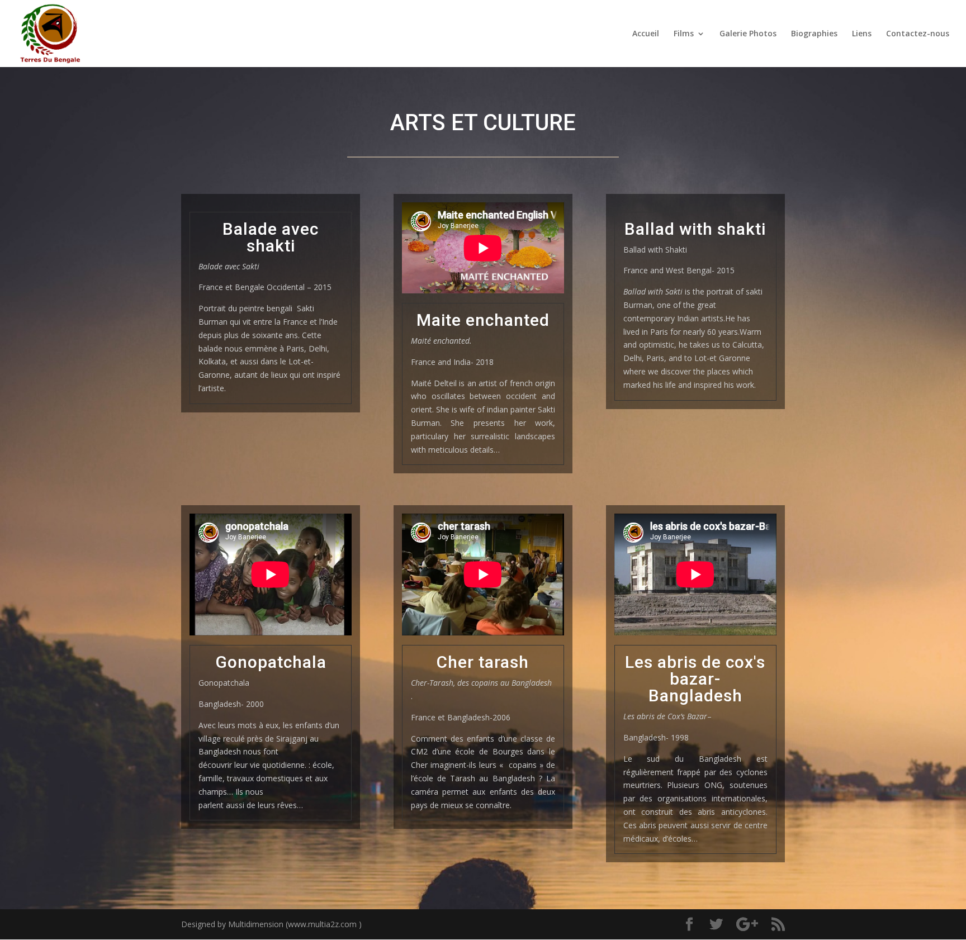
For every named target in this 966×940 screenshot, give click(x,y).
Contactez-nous (917, 34)
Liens (862, 34)
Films (684, 34)
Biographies (814, 34)
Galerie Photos (747, 34)
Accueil (645, 34)
